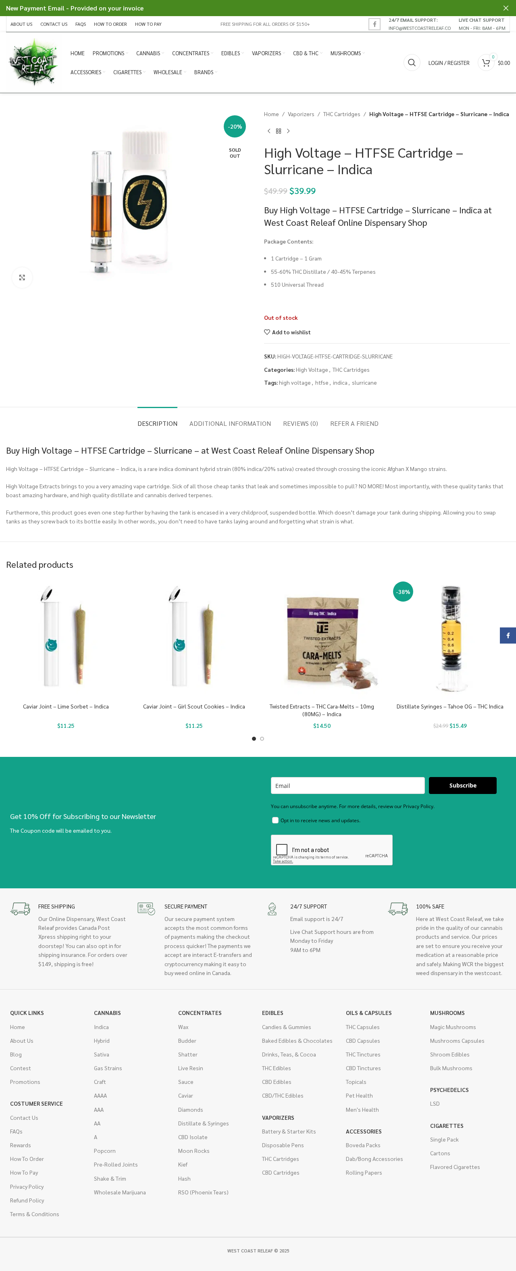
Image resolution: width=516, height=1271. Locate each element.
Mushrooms (447, 1012)
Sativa (101, 1054)
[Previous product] (269, 131)
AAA (99, 1109)
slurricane (364, 382)
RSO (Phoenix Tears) (203, 1192)
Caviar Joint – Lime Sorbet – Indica (66, 706)
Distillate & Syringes (203, 1123)
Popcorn (105, 1150)
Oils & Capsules (369, 1012)
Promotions (25, 1081)
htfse (322, 382)
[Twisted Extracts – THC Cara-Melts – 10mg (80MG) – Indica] (322, 639)
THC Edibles (276, 1067)
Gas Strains (108, 1067)
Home (271, 113)
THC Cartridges (341, 113)
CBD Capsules (363, 1040)
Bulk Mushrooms (451, 1067)
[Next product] (288, 131)
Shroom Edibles (450, 1054)
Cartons (440, 1152)
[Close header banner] (506, 8)
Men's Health (362, 1109)
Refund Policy (27, 1200)
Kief (182, 1164)
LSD (435, 1103)
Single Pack (444, 1139)
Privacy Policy (27, 1186)
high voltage (295, 382)
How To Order (27, 1158)
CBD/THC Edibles (283, 1095)
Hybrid (102, 1040)
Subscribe (462, 785)
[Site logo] (34, 61)
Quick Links (27, 1012)
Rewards (20, 1144)
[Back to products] (278, 131)
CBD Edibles (276, 1081)
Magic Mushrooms (453, 1026)
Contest (20, 1067)
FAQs (16, 1131)
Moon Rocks (194, 1150)
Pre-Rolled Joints (116, 1164)
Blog (16, 1054)
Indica (101, 1026)
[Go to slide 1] (254, 739)
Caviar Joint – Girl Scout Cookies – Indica (194, 706)
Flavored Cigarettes (455, 1166)
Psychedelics (449, 1089)
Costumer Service (36, 1103)
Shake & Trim (110, 1178)
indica (340, 382)
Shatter (188, 1054)
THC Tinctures (363, 1054)
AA (97, 1123)
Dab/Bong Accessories (374, 1158)
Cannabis (107, 1012)
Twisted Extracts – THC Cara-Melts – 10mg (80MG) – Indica (322, 710)
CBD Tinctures (363, 1067)
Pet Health (359, 1095)
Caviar (185, 1095)
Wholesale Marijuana (120, 1192)
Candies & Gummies (286, 1026)
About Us (21, 1040)
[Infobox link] (420, 23)
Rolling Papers (364, 1172)
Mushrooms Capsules (457, 1040)
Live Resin (190, 1067)
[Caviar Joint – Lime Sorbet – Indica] (66, 639)
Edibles (272, 1012)
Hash (184, 1178)
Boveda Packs (363, 1144)
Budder (187, 1040)
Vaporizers (301, 113)
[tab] (157, 419)
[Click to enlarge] (22, 277)
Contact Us (24, 1117)
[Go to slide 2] (262, 739)
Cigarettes (447, 1125)
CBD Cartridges (281, 1172)
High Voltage (312, 369)
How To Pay (24, 1172)
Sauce (186, 1081)
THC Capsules (363, 1026)
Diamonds (190, 1109)
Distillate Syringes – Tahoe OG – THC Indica (450, 706)
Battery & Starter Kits (289, 1131)
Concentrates (200, 1012)
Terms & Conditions (34, 1213)
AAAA (100, 1095)
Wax (183, 1026)
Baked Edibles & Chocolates (297, 1040)
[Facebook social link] (374, 24)
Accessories (364, 1131)
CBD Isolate (193, 1136)
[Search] (411, 62)
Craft (100, 1081)
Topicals (356, 1081)
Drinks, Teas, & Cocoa (289, 1054)
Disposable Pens (283, 1144)
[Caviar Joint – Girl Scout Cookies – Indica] (194, 639)
